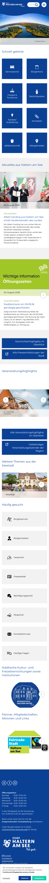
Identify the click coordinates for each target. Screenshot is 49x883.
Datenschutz (7, 861)
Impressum (7, 858)
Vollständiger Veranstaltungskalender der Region (29, 449)
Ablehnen (24, 878)
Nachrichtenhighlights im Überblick (29, 343)
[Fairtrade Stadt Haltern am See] (24, 742)
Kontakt (7, 856)
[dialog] (24, 873)
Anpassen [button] (6, 878)
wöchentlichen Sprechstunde (15, 829)
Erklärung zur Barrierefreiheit (15, 863)
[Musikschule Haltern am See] (24, 695)
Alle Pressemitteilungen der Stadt (27, 355)
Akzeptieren (39, 878)
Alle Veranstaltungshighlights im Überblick (27, 434)
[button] (43, 295)
